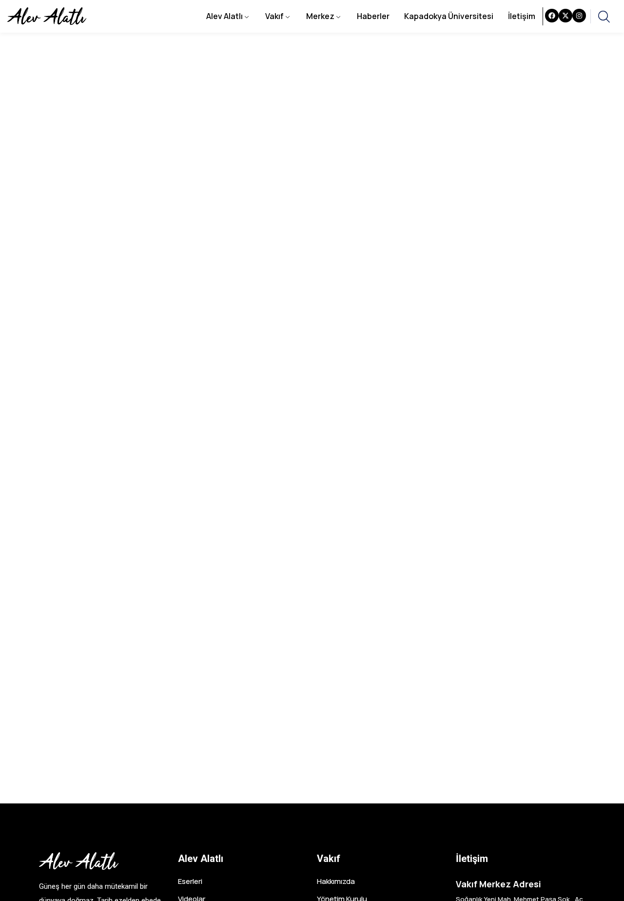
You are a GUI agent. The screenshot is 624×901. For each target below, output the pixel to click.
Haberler (373, 16)
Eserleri (190, 881)
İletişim (521, 16)
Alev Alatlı (224, 16)
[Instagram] (579, 15)
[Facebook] (552, 15)
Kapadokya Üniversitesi (448, 16)
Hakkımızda (336, 881)
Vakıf (274, 16)
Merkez (320, 16)
